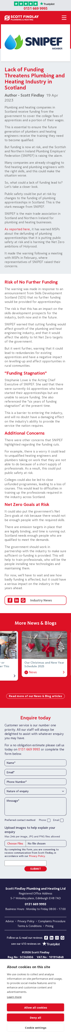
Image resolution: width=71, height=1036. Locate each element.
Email (56, 820)
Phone (42, 820)
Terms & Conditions (29, 926)
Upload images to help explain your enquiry (30, 829)
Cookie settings (35, 1027)
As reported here (17, 229)
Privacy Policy (37, 856)
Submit (35, 868)
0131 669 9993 (36, 8)
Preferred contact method (20, 820)
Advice (9, 921)
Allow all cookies (35, 1007)
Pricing (49, 926)
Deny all (35, 1017)
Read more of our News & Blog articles (35, 696)
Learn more (14, 997)
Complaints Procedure (52, 921)
